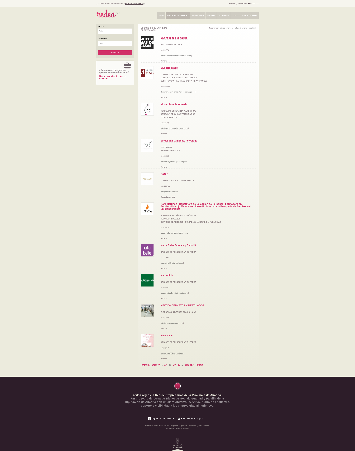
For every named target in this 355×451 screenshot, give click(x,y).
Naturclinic (167, 275)
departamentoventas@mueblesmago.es (177, 92)
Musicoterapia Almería (174, 104)
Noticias (211, 15)
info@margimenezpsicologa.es (174, 161)
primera (145, 365)
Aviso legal (170, 428)
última (199, 365)
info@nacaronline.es (169, 192)
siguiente (190, 365)
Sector (101, 26)
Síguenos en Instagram (192, 419)
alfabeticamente (241, 28)
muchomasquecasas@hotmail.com (176, 56)
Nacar (164, 174)
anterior (155, 365)
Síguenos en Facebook (163, 419)
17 (165, 365)
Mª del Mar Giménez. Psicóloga (179, 140)
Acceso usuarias (249, 15)
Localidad (102, 39)
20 (179, 365)
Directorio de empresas (177, 15)
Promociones (198, 15)
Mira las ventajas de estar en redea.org (112, 77)
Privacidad (178, 428)
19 (174, 365)
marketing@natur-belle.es (172, 263)
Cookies (186, 428)
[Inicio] (108, 12)
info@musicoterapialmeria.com (174, 128)
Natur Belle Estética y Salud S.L (179, 245)
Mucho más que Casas (174, 37)
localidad (252, 28)
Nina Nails (167, 335)
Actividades (224, 15)
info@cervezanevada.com (172, 323)
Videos (235, 15)
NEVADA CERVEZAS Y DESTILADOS (182, 305)
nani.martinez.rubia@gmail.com (174, 233)
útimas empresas (227, 28)
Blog (161, 15)
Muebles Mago (169, 68)
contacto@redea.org (135, 3)
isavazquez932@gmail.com (172, 353)
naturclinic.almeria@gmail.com (174, 293)
